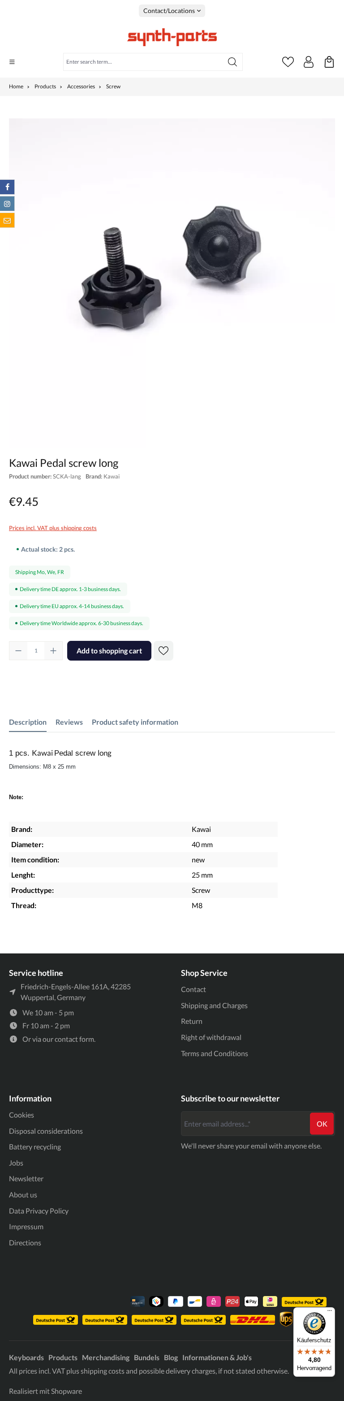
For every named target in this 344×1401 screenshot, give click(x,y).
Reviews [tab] (69, 722)
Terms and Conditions (214, 1053)
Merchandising (105, 1357)
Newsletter (26, 1178)
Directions (25, 1242)
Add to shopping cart (109, 650)
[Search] (233, 62)
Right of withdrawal (211, 1037)
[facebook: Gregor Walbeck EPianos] (7, 187)
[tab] (28, 722)
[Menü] (329, 1312)
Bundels (146, 1357)
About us (23, 1194)
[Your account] (308, 62)
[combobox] (143, 62)
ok (322, 1123)
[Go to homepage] (172, 37)
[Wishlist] (288, 62)
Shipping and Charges (214, 1005)
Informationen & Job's (217, 1357)
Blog (171, 1357)
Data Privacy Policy (39, 1210)
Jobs (16, 1162)
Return (191, 1021)
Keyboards (26, 1357)
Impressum (26, 1226)
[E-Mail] (7, 220)
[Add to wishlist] (163, 651)
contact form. (75, 1039)
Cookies (21, 1114)
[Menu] (12, 62)
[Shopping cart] (329, 62)
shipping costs (103, 1370)
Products (62, 1357)
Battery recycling (35, 1146)
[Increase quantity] (53, 651)
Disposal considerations (46, 1131)
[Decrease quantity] (18, 651)
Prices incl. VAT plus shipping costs (53, 527)
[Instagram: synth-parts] (7, 203)
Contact (193, 989)
